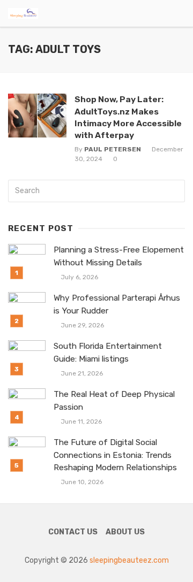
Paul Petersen (112, 149)
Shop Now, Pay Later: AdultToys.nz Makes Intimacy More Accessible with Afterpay (128, 117)
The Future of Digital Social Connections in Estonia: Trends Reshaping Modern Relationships (115, 455)
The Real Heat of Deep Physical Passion (114, 400)
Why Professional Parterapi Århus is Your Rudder (117, 304)
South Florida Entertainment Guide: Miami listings (108, 352)
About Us (125, 532)
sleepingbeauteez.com (129, 560)
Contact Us (73, 532)
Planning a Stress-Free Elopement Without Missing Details (119, 256)
